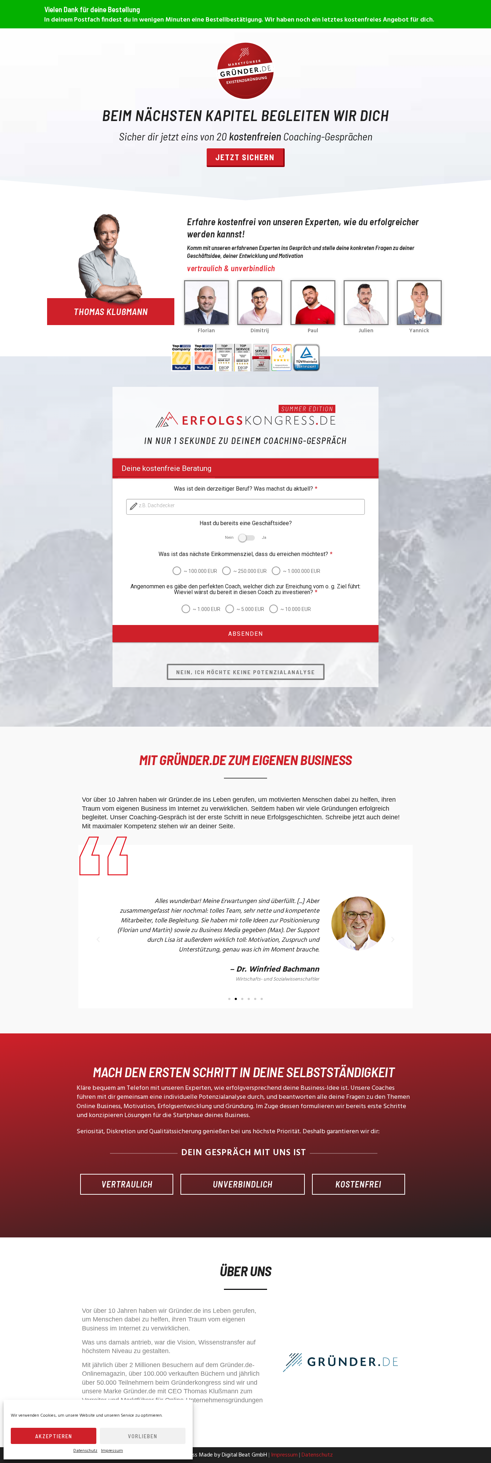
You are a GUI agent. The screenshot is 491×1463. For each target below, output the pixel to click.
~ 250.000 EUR (250, 571)
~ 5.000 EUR (250, 609)
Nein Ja (245, 537)
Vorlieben (142, 1436)
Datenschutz (85, 1451)
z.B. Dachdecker (157, 505)
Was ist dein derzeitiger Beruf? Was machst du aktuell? (245, 489)
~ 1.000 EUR (206, 609)
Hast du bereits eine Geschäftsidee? (245, 523)
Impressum (112, 1451)
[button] (229, 999)
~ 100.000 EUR (200, 571)
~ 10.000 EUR (295, 609)
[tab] (166, 468)
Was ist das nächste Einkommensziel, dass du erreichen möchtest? (245, 554)
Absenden (245, 633)
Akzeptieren (53, 1436)
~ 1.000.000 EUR (301, 571)
